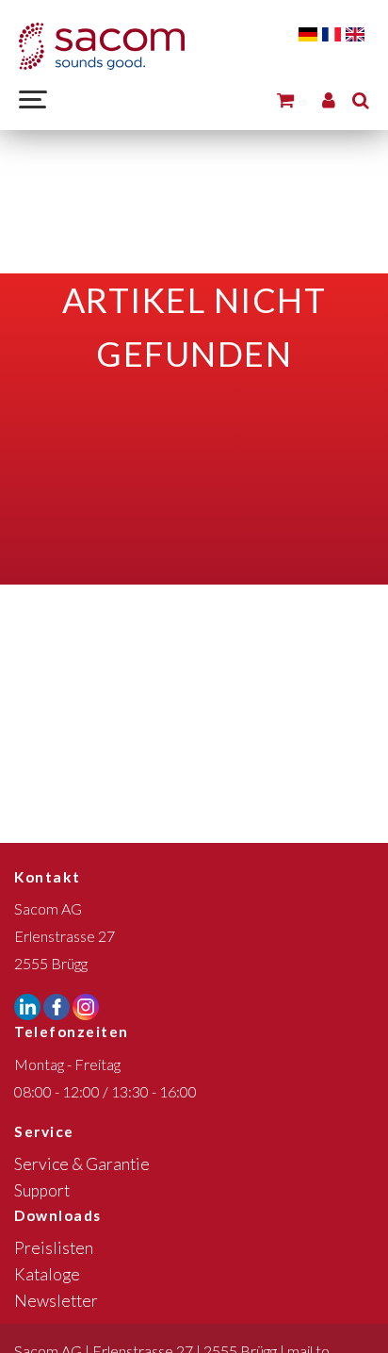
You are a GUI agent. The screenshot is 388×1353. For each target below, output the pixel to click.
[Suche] (360, 99)
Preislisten (53, 1248)
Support (42, 1190)
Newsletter (56, 1301)
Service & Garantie (82, 1164)
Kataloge (47, 1274)
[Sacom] (102, 46)
